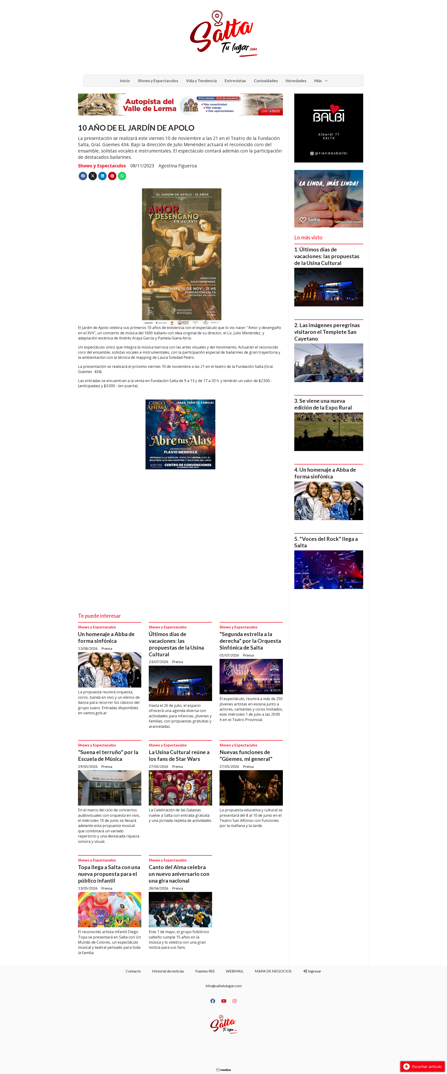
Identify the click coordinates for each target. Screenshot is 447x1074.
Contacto (133, 971)
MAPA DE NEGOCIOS (273, 971)
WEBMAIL (235, 971)
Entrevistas (235, 80)
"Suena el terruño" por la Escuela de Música (108, 755)
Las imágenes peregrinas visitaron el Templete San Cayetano (327, 332)
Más (318, 80)
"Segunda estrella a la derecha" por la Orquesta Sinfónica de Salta (250, 641)
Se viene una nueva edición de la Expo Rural (323, 404)
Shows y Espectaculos (158, 80)
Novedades (296, 80)
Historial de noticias (168, 971)
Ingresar (314, 971)
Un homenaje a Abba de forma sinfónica (106, 637)
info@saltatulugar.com (224, 985)
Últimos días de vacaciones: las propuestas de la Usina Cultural (176, 644)
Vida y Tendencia (201, 80)
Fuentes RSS (205, 971)
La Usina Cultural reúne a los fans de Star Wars (179, 755)
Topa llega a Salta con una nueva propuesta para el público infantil (109, 874)
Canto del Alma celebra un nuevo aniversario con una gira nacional (179, 874)
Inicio (125, 80)
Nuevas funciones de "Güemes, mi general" (246, 755)
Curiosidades (266, 80)
